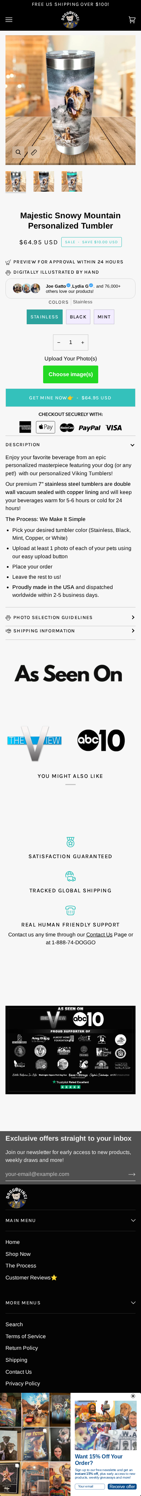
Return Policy (21, 1348)
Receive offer (122, 1486)
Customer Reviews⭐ (31, 1277)
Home (12, 1242)
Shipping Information (44, 631)
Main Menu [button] (20, 1220)
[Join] (126, 1174)
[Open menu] (15, 19)
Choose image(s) (71, 374)
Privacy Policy (22, 1383)
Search (14, 1324)
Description (22, 445)
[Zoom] (18, 152)
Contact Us (99, 934)
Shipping (16, 1360)
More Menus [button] (23, 1303)
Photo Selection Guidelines (53, 617)
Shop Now (17, 1254)
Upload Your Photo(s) (70, 358)
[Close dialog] (133, 1396)
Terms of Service (25, 1336)
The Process (20, 1265)
